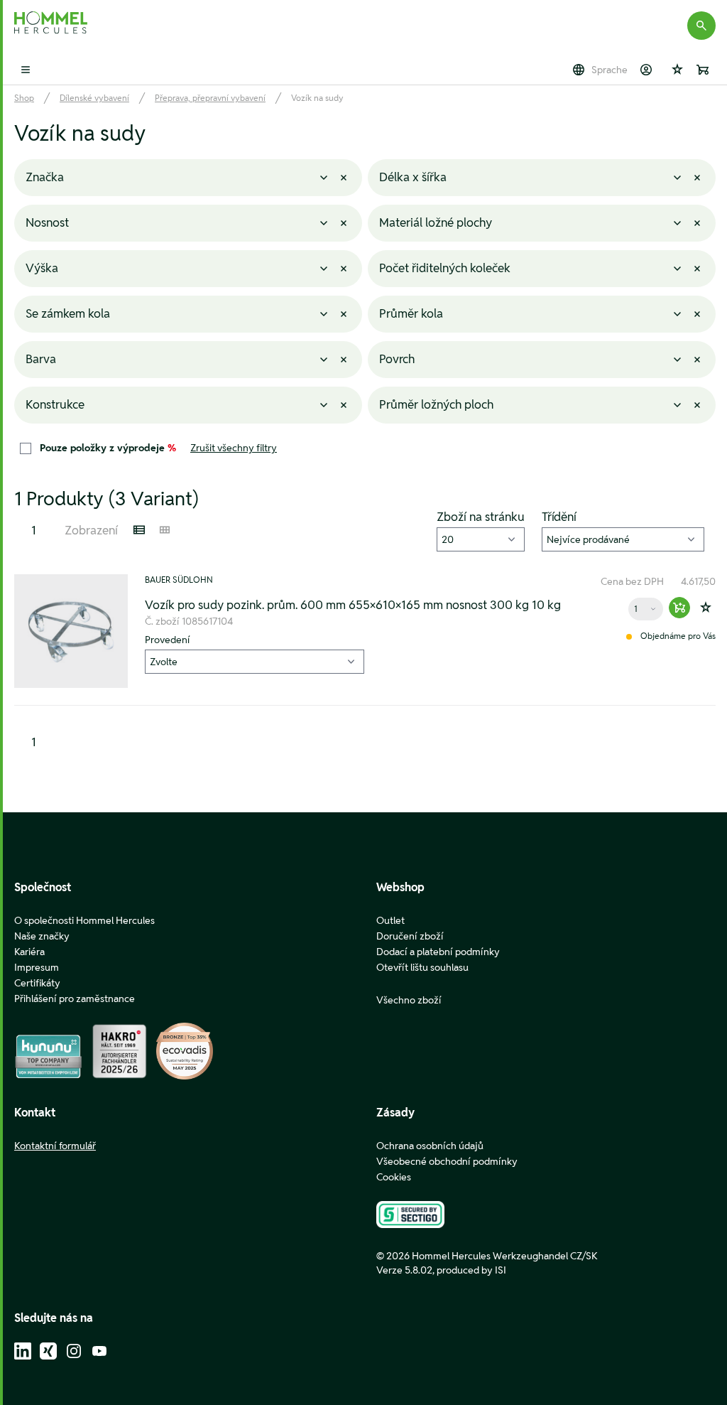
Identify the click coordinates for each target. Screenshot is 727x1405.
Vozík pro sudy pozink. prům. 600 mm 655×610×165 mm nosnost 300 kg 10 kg (353, 605)
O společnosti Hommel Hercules (84, 920)
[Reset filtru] (344, 178)
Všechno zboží (409, 1000)
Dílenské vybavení (94, 97)
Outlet (390, 920)
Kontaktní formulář (55, 1145)
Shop (24, 97)
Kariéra (29, 951)
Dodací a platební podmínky (438, 951)
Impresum (36, 967)
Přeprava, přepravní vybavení (210, 97)
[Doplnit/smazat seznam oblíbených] (706, 608)
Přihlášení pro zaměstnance (74, 998)
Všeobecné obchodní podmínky (447, 1161)
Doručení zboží (410, 936)
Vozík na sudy (317, 97)
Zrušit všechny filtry (233, 447)
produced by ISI (471, 1270)
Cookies (393, 1176)
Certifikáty (37, 982)
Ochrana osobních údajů (429, 1145)
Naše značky (42, 936)
